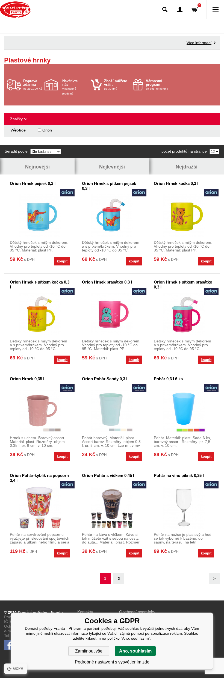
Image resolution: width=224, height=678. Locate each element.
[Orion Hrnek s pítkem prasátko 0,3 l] (184, 314)
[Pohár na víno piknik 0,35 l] (184, 507)
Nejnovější (37, 167)
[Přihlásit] (179, 9)
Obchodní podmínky (137, 612)
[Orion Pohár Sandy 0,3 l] (112, 411)
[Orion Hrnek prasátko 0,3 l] (112, 314)
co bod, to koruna (157, 84)
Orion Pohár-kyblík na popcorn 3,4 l (39, 478)
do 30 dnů (115, 84)
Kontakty (85, 612)
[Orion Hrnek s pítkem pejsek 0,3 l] (112, 215)
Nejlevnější (112, 167)
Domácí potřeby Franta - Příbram (15, 9)
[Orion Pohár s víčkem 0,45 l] (112, 507)
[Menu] (215, 9)
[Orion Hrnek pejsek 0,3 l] (40, 215)
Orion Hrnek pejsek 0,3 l (32, 183)
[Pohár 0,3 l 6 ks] (184, 411)
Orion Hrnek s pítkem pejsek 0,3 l (109, 186)
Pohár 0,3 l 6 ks (168, 378)
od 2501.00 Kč (32, 84)
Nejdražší (187, 167)
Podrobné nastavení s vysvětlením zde (112, 662)
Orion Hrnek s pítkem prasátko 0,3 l (183, 284)
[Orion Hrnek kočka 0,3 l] (184, 215)
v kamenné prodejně (70, 87)
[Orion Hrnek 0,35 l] (40, 411)
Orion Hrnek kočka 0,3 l (176, 183)
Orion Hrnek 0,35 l (27, 378)
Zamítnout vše (88, 651)
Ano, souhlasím (135, 651)
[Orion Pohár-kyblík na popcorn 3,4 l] (40, 507)
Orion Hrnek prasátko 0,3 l (107, 282)
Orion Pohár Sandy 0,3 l (104, 378)
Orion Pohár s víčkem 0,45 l (108, 475)
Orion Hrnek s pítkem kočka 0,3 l (39, 284)
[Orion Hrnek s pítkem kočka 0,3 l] (40, 314)
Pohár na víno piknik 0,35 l (179, 475)
